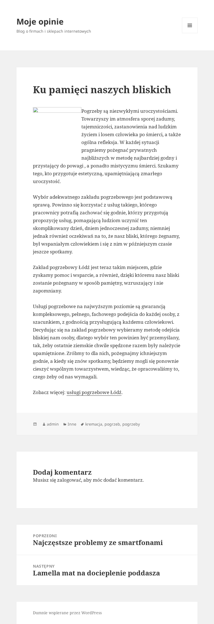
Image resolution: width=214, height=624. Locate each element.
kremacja (93, 424)
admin (53, 424)
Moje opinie (40, 21)
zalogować (69, 480)
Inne (72, 424)
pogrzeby (131, 424)
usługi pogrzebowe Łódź (94, 392)
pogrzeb (112, 424)
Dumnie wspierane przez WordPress (67, 612)
